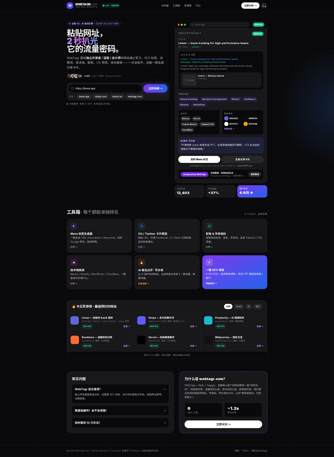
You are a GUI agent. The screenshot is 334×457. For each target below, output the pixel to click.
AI (249, 306)
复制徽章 (255, 174)
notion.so (117, 96)
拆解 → (126, 326)
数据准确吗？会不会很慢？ (120, 410)
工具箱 (176, 5)
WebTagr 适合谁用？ (120, 389)
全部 (228, 306)
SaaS (239, 306)
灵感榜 (188, 5)
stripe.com (100, 96)
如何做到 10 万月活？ (120, 422)
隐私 (237, 450)
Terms (245, 450)
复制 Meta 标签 (199, 159)
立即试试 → (223, 424)
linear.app (84, 96)
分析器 (165, 5)
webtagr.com (135, 96)
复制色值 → (229, 129)
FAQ (198, 5)
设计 (258, 306)
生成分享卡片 (242, 159)
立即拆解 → (155, 88)
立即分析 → (250, 5)
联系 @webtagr (259, 450)
